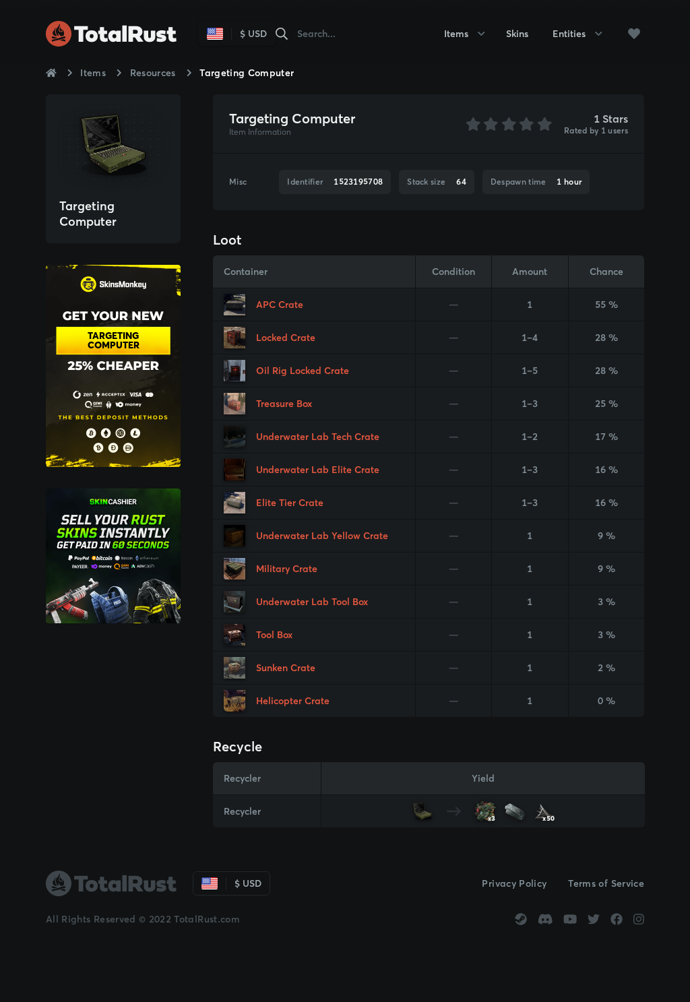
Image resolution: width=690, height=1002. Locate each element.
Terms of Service (606, 883)
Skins (517, 34)
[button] (633, 34)
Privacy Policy (514, 883)
